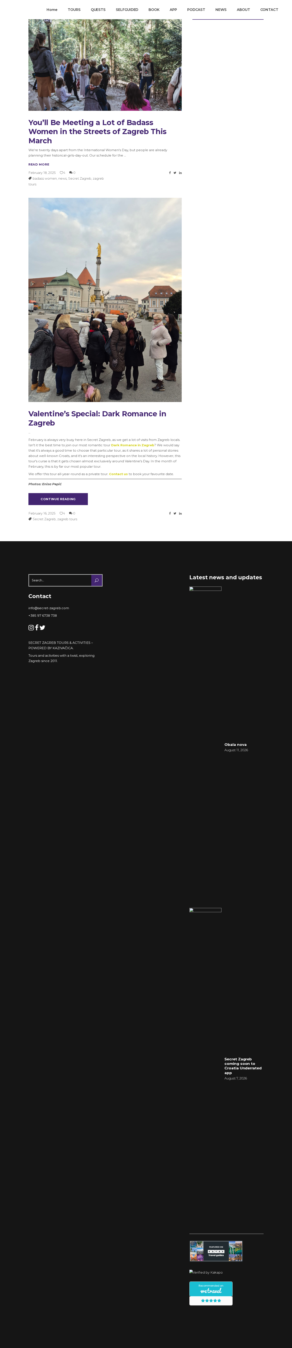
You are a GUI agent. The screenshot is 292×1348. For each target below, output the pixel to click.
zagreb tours (67, 519)
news (62, 178)
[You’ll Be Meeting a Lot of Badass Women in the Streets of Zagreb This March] (105, 60)
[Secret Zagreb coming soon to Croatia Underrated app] (205, 1068)
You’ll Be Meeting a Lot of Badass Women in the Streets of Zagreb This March (97, 131)
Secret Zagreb (79, 178)
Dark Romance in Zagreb (132, 445)
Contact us (118, 474)
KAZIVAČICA (63, 648)
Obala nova (235, 744)
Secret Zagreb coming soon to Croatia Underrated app (242, 1066)
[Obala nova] (205, 747)
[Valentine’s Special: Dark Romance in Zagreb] (105, 300)
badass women (45, 178)
